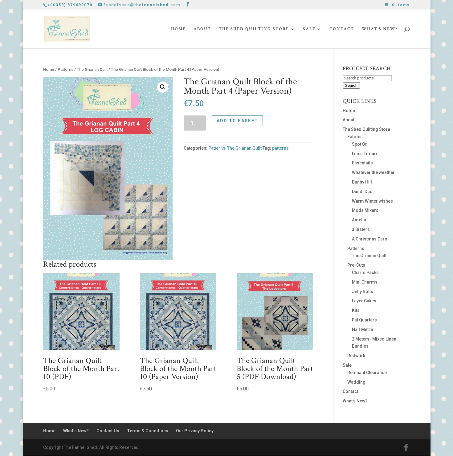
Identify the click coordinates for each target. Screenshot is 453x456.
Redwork (356, 355)
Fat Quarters (364, 319)
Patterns (65, 69)
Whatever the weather (373, 172)
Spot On (360, 144)
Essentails (362, 162)
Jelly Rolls (362, 291)
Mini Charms (364, 282)
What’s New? (380, 29)
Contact (341, 29)
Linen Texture (365, 153)
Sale (309, 29)
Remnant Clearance (367, 372)
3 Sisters (361, 229)
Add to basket (237, 120)
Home (178, 29)
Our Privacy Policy (195, 430)
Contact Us (107, 430)
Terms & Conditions (147, 430)
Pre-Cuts (356, 265)
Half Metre (362, 329)
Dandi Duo (362, 191)
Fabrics (355, 136)
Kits (356, 310)
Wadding (356, 382)
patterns (280, 148)
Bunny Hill (362, 182)
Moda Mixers (365, 210)
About (202, 29)
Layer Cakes (364, 300)
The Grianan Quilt (92, 69)
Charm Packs (365, 272)
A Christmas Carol (370, 238)
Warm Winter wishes (372, 201)
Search (351, 85)
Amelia (359, 219)
